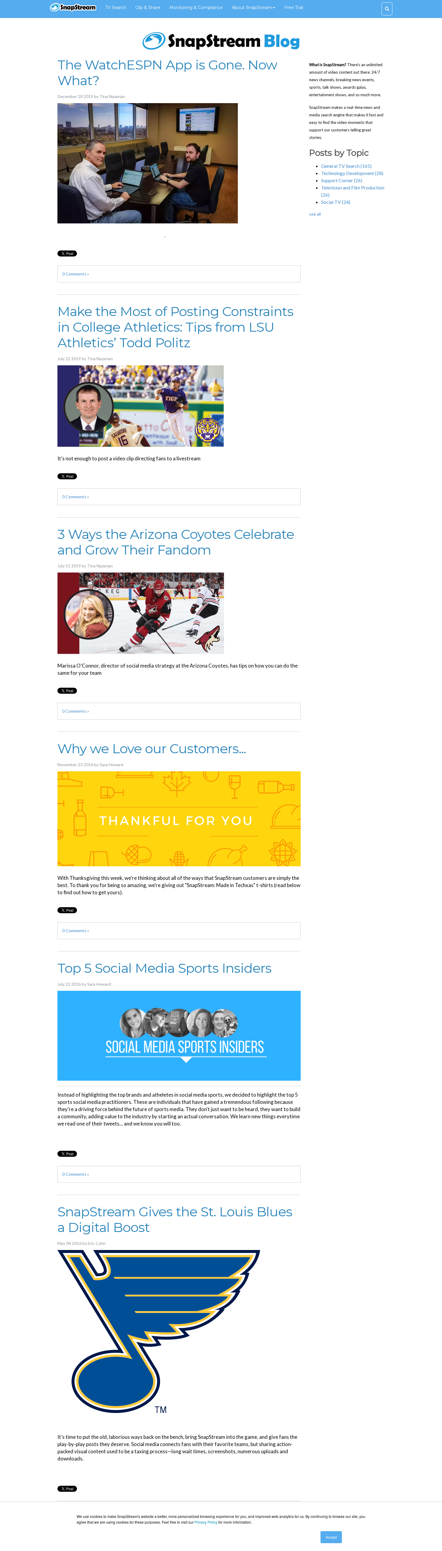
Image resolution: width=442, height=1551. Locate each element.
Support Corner (341, 180)
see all (315, 214)
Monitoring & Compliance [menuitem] (196, 7)
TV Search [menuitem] (115, 7)
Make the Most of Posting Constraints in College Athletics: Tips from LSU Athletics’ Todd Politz (175, 327)
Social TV (335, 202)
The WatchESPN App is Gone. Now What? (167, 72)
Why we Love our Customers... (151, 748)
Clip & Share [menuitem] (147, 7)
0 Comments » (75, 273)
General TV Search (346, 166)
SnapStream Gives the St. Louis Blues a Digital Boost (174, 1219)
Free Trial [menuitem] (293, 7)
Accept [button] (331, 1537)
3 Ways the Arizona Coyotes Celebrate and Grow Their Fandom (175, 542)
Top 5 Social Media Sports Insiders (164, 968)
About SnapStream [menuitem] (252, 7)
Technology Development (352, 173)
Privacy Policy (206, 1522)
